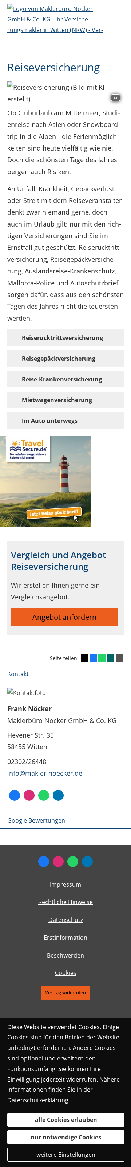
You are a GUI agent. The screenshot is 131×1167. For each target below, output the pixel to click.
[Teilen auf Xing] (110, 658)
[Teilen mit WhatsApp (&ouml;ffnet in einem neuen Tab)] (102, 658)
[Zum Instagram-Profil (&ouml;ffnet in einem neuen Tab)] (29, 795)
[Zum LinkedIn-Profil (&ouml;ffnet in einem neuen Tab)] (58, 795)
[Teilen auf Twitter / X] (84, 658)
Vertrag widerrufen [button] (65, 992)
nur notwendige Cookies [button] (66, 1137)
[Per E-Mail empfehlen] (119, 658)
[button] (62, 337)
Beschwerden (65, 955)
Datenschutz (65, 920)
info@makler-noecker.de (44, 773)
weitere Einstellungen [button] (65, 1155)
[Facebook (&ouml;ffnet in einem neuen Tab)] (14, 795)
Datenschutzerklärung (37, 1100)
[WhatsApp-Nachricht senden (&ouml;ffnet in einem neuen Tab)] (43, 795)
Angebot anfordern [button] (64, 617)
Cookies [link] (65, 973)
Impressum (65, 884)
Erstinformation (65, 938)
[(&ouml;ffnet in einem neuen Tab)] (45, 525)
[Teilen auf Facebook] (93, 658)
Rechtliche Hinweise (65, 902)
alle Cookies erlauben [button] (66, 1120)
